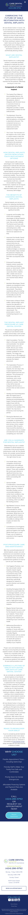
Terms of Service (14, 904)
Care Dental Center (19, 741)
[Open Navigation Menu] (26, 2)
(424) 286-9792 (15, 8)
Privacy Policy (14, 906)
